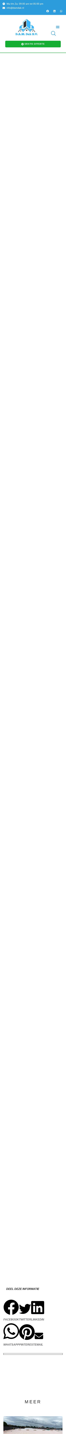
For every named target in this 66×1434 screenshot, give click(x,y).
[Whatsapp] (61, 11)
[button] (58, 27)
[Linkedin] (54, 11)
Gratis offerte (35, 44)
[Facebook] (47, 11)
